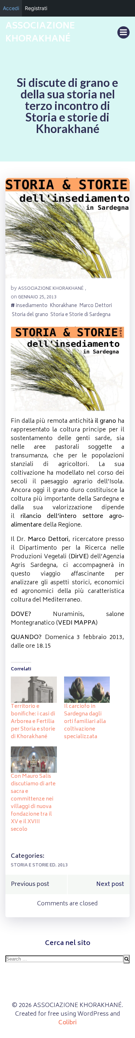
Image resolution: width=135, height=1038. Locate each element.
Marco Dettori (95, 306)
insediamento (32, 306)
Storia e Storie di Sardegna (80, 315)
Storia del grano (30, 315)
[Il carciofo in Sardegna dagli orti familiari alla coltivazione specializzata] (87, 690)
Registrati (36, 8)
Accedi (11, 8)
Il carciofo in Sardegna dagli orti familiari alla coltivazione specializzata (85, 721)
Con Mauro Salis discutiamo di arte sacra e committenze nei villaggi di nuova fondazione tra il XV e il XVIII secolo (33, 803)
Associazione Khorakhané (51, 289)
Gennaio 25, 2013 (37, 297)
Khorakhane (63, 306)
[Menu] (123, 32)
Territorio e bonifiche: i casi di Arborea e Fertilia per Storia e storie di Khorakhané (33, 721)
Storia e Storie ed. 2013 (39, 865)
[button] (67, 228)
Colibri (67, 1023)
